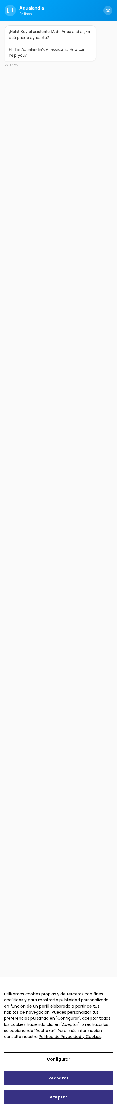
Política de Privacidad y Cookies (70, 1036)
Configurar (58, 1059)
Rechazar (58, 1078)
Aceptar (58, 1097)
